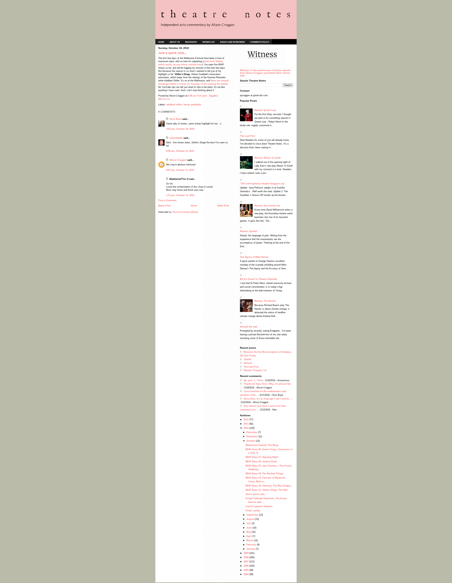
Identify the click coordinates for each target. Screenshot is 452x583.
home (161, 42)
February (251, 544)
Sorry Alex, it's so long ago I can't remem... (267, 398)
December (252, 432)
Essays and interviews (232, 42)
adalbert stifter (174, 104)
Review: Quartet (248, 231)
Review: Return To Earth (267, 158)
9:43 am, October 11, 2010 (180, 170)
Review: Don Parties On (267, 205)
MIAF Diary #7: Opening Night (262, 457)
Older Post (223, 205)
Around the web (248, 326)
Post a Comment (167, 200)
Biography (191, 42)
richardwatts (176, 138)
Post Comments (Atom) (185, 212)
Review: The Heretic (265, 301)
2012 (246, 419)
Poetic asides (253, 510)
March (250, 540)
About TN (175, 42)
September (252, 514)
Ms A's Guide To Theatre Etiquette (258, 279)
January (251, 549)
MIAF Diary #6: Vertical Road (261, 461)
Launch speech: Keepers (259, 506)
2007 (246, 561)
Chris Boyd (175, 119)
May (249, 532)
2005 (246, 570)
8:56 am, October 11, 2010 (180, 151)
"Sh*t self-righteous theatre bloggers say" (262, 183)
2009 (246, 553)
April (249, 536)
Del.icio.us (164, 99)
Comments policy (259, 42)
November (252, 436)
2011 (246, 423)
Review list (209, 42)
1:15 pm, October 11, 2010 (180, 195)
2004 (246, 574)
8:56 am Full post (197, 95)
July (249, 523)
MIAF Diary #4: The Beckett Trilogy (264, 473)
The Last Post (247, 136)
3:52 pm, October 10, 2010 (180, 129)
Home (194, 205)
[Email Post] (208, 95)
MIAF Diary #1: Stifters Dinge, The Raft (266, 490)
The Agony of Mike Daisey (254, 257)
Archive (248, 363)
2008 (246, 557)
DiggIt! (212, 95)
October (251, 441)
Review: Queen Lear (265, 110)
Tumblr (247, 359)
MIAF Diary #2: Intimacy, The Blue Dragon (268, 485)
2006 (246, 565)
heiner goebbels (192, 104)
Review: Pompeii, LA (255, 370)
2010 (246, 428)
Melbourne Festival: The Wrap (262, 445)
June (249, 527)
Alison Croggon (178, 160)
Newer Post (164, 205)
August (250, 519)
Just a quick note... (256, 494)
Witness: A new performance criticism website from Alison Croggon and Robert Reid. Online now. (265, 73)
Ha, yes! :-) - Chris (253, 380)
